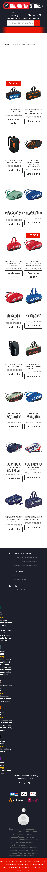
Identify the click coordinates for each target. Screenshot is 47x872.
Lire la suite (33, 121)
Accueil (7, 44)
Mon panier (33, 15)
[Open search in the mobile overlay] (23, 23)
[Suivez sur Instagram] (29, 783)
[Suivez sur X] (24, 783)
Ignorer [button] (27, 870)
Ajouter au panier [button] (13, 122)
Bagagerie (16, 44)
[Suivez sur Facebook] (19, 783)
